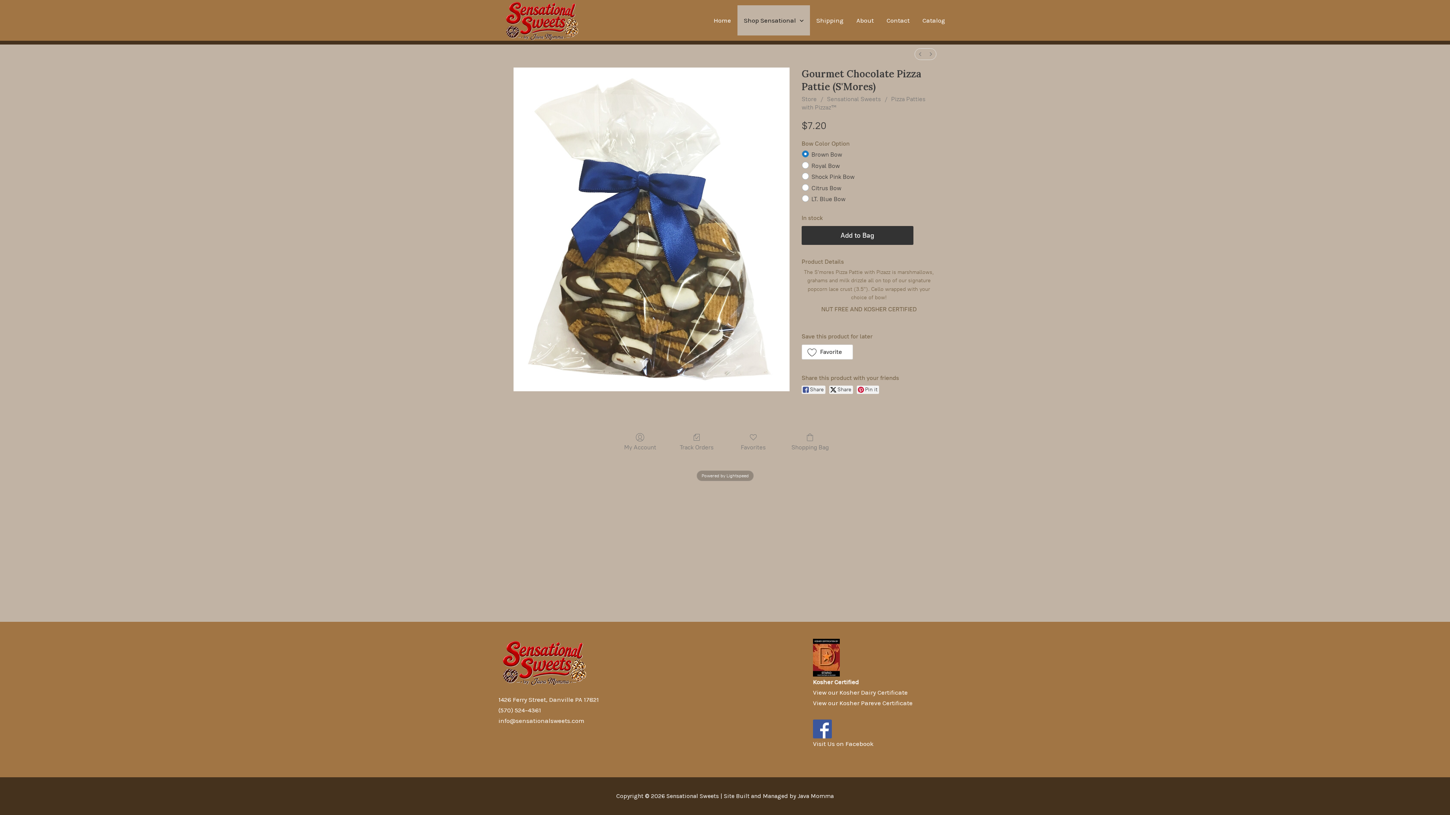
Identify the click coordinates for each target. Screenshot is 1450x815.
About (865, 20)
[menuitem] (920, 54)
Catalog (933, 20)
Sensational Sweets (854, 99)
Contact (898, 20)
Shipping (830, 20)
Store (809, 99)
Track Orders (697, 447)
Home (722, 20)
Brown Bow (826, 154)
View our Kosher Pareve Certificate (863, 703)
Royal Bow (825, 165)
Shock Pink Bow (833, 176)
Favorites (753, 447)
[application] (800, 20)
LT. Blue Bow (828, 199)
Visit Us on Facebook (843, 743)
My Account (640, 447)
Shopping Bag (810, 447)
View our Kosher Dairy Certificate (860, 692)
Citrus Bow (826, 188)
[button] (827, 352)
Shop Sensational (770, 20)
